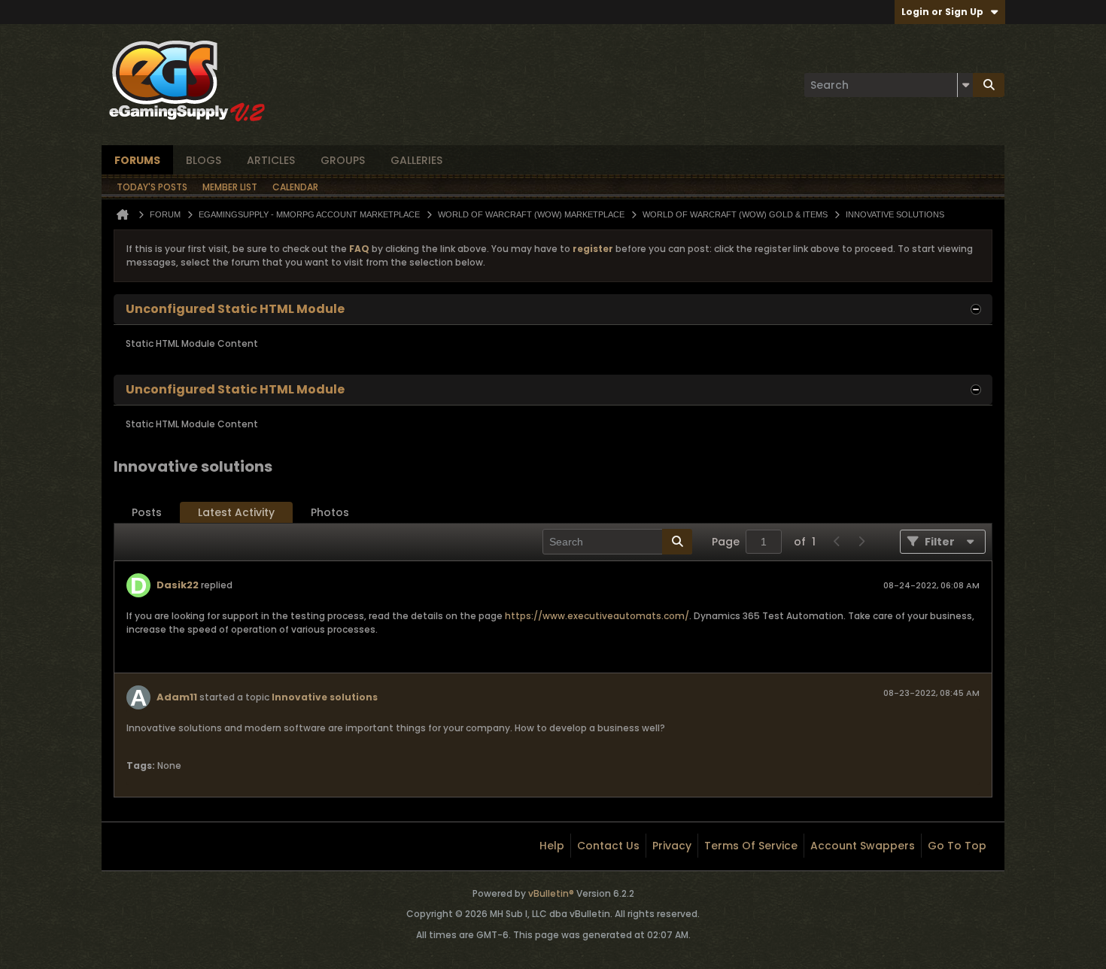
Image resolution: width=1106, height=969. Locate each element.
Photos (330, 512)
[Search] (988, 85)
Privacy (671, 845)
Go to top (957, 845)
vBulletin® (551, 893)
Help (551, 845)
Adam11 (176, 697)
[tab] (147, 513)
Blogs (203, 160)
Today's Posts (152, 187)
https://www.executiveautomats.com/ (597, 615)
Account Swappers (862, 845)
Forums (137, 160)
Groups (343, 160)
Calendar (295, 187)
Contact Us (608, 845)
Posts (147, 512)
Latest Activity (236, 512)
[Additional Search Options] (965, 85)
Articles (271, 160)
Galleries (416, 160)
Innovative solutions (325, 697)
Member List (229, 187)
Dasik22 (177, 585)
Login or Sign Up (942, 11)
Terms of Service (751, 845)
